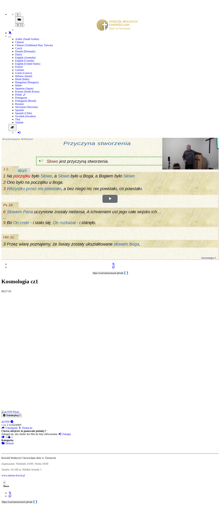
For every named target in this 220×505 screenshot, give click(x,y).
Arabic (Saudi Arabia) (27, 39)
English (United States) (27, 63)
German (19, 69)
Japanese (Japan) (24, 88)
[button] (11, 415)
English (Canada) (24, 60)
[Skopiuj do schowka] (113, 267)
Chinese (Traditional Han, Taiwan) (34, 45)
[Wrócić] (18, 14)
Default (9, 443)
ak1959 (5, 421)
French (19, 66)
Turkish (19, 122)
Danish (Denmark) (25, 51)
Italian (18, 85)
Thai (17, 119)
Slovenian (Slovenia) (26, 107)
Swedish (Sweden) (25, 116)
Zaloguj (66, 434)
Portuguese (21, 97)
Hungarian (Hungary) (27, 82)
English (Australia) (25, 57)
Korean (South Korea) (27, 91)
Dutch (18, 54)
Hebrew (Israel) (23, 76)
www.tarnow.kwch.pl (13, 475)
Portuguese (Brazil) (25, 100)
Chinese (19, 42)
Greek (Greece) (23, 73)
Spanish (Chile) (23, 113)
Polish (19, 94)
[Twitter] (113, 264)
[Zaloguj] (19, 132)
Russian (19, 103)
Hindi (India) (22, 79)
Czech (18, 48)
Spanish (19, 110)
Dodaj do (26, 427)
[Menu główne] (19, 19)
